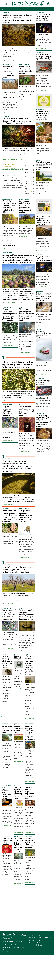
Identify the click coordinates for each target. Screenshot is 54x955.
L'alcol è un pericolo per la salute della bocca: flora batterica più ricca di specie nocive (26, 314)
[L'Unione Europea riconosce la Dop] (30, 680)
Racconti (31, 934)
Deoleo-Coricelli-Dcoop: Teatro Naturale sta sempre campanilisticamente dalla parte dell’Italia (17, 19)
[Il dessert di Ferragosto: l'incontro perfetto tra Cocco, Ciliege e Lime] (44, 350)
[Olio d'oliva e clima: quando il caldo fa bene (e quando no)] (27, 80)
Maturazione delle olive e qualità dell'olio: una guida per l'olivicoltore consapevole (9, 614)
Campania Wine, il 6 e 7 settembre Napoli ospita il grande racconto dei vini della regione (43, 18)
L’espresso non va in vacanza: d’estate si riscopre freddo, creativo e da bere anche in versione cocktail (43, 116)
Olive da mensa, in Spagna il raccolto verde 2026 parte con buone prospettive (7, 661)
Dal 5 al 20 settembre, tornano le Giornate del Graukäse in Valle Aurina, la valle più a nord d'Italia (43, 296)
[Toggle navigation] (2, 9)
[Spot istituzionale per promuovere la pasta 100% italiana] (7, 802)
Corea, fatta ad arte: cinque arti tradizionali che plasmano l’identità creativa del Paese (44, 165)
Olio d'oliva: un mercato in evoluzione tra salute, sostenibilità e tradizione (30, 843)
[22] (27, 3)
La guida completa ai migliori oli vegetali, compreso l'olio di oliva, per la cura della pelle (26, 614)
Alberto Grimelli (18, 60)
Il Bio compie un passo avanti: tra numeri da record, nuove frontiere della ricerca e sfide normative (9, 516)
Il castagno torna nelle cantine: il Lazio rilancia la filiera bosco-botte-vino (29, 792)
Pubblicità (38, 937)
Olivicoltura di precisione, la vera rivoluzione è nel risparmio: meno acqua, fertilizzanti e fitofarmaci (18, 844)
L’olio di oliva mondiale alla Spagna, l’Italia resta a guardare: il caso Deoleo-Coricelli (18, 121)
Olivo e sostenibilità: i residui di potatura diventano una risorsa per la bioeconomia (9, 314)
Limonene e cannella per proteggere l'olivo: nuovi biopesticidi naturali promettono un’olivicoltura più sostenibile (30, 732)
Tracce (30, 935)
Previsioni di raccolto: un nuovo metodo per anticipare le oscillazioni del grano (9, 72)
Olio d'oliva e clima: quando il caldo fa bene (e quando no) (25, 70)
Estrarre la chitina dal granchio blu (18, 658)
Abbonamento (39, 939)
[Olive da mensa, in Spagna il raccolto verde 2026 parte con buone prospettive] (7, 672)
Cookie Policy (39, 946)
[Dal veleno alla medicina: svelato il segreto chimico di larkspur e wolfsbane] (27, 425)
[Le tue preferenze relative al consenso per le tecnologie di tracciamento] (1, 716)
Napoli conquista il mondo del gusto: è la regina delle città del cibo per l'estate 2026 (43, 57)
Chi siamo (38, 934)
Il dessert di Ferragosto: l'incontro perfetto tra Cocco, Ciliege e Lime (43, 334)
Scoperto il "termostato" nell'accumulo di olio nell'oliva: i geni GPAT (8, 411)
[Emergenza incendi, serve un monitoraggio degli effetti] (7, 737)
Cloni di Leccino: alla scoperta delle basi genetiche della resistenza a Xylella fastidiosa (16, 569)
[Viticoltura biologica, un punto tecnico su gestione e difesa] (18, 737)
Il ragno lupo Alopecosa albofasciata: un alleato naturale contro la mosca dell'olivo (25, 516)
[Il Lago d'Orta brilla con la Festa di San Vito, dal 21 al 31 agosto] (44, 267)
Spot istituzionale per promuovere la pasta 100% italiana (6, 793)
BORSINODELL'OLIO (7, 165)
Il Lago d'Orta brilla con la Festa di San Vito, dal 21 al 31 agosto (44, 258)
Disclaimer (39, 940)
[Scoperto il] (10, 422)
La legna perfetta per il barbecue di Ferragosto (43, 382)
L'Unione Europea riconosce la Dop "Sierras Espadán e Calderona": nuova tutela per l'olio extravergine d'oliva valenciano (29, 665)
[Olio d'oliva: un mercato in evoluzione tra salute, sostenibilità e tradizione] (30, 853)
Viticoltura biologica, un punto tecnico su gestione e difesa (18, 728)
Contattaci (38, 935)
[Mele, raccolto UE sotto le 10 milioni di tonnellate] (7, 849)
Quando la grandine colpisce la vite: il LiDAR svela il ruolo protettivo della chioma (9, 206)
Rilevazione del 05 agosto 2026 (12, 169)
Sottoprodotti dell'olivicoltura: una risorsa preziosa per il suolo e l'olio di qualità (25, 206)
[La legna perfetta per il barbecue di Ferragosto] (44, 391)
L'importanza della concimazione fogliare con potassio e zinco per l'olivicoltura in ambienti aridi (17, 364)
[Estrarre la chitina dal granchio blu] (18, 664)
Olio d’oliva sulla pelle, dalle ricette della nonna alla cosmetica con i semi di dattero (18, 792)
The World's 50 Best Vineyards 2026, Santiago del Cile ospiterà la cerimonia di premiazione (43, 220)
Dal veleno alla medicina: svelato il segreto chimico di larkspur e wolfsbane (26, 411)
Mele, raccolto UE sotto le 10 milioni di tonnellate (7, 841)
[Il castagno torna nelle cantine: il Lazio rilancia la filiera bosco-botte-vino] (30, 803)
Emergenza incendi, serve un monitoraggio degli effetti (7, 728)
